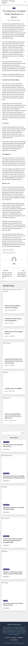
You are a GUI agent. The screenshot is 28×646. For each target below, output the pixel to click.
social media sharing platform (9, 252)
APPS (14, 8)
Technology (6, 442)
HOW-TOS (5, 600)
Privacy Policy (14, 640)
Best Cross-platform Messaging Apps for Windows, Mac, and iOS (7, 274)
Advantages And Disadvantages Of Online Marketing (21, 273)
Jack (10, 20)
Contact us (13, 637)
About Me (7, 637)
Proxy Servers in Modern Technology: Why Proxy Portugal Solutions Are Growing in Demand (12, 540)
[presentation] (14, 296)
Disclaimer (20, 637)
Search (23, 433)
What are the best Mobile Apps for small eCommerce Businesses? (13, 416)
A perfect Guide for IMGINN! (13, 388)
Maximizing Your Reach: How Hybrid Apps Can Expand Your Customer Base (14, 361)
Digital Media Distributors (8, 250)
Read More (6, 449)
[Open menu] (25, 2)
